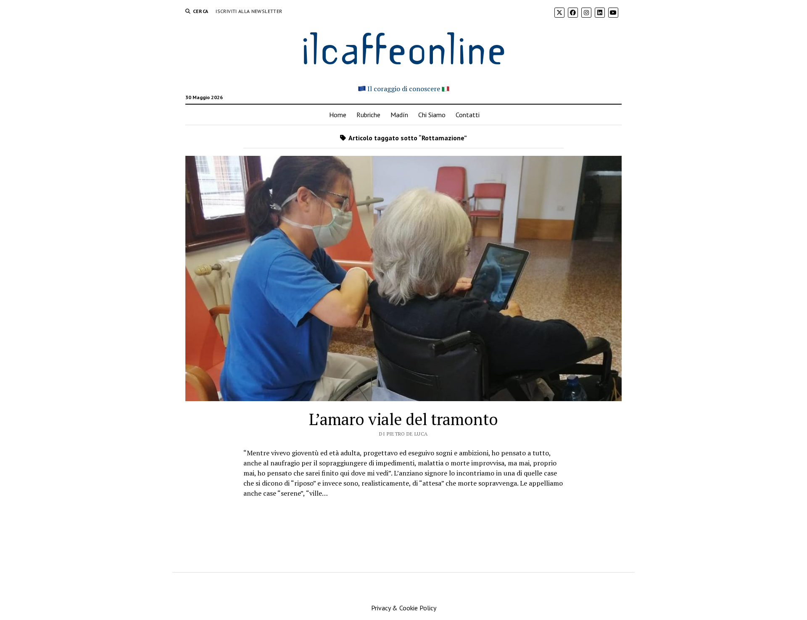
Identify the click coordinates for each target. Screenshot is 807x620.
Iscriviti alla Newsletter (249, 11)
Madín (399, 114)
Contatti (468, 114)
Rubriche (368, 114)
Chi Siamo (432, 114)
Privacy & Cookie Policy (403, 608)
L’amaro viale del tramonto (403, 419)
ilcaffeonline (403, 47)
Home (337, 114)
